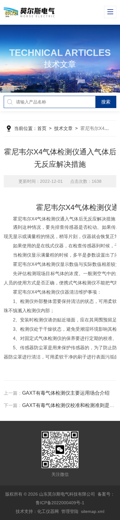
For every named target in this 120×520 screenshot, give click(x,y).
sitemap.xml (92, 511)
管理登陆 (69, 511)
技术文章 (63, 128)
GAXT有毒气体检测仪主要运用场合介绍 (66, 393)
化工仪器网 (48, 511)
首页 (41, 128)
